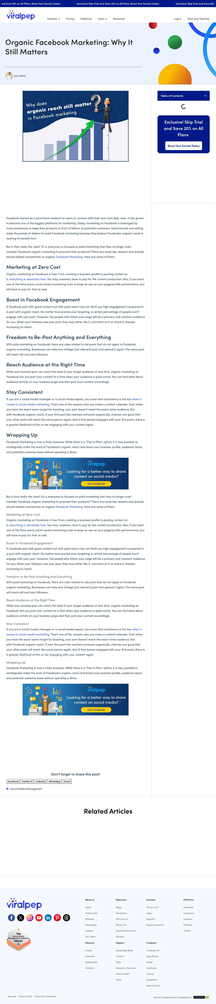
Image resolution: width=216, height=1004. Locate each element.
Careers (89, 930)
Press (118, 979)
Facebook (188, 907)
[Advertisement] (75, 187)
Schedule (90, 956)
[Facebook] (11, 917)
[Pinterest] (57, 917)
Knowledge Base (124, 950)
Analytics (89, 967)
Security (120, 936)
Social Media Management (26, 788)
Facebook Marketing (69, 257)
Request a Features (126, 967)
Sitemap (12, 996)
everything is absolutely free (27, 279)
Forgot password (155, 924)
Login (149, 913)
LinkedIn (187, 918)
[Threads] (66, 917)
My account (152, 907)
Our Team (90, 936)
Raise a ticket (123, 973)
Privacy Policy (25, 996)
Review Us (121, 924)
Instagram (188, 913)
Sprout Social (153, 985)
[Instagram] (29, 917)
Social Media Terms (126, 930)
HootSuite (151, 967)
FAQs (118, 962)
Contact (120, 956)
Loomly (150, 973)
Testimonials (91, 913)
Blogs (118, 907)
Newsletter (121, 913)
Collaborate (91, 962)
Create (88, 950)
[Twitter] (20, 917)
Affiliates (89, 918)
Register (150, 918)
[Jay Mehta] (201, 997)
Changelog (91, 924)
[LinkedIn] (48, 917)
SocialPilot (151, 979)
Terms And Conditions (45, 996)
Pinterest (187, 924)
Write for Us (122, 918)
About (88, 907)
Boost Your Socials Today (184, 146)
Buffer (149, 962)
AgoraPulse (152, 956)
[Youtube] (38, 917)
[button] (205, 95)
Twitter (186, 930)
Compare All (152, 950)
